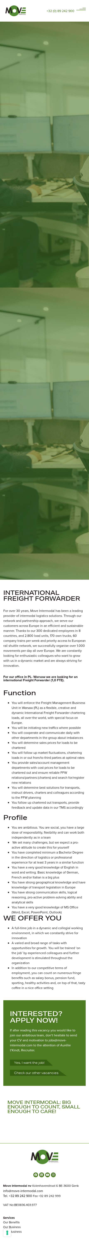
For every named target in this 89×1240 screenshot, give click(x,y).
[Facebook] (35, 1174)
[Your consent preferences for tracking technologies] (7, 1233)
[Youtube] (47, 1174)
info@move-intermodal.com (23, 1190)
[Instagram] (53, 1174)
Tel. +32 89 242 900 (17, 1195)
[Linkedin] (41, 1174)
